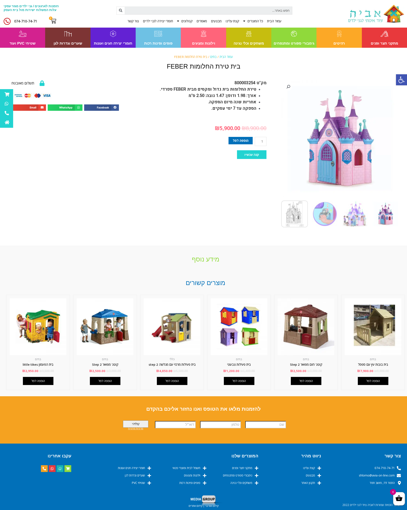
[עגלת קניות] (54, 21)
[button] (251, 154)
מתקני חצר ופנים (384, 43)
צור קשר (133, 21)
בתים (213, 57)
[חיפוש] (121, 10)
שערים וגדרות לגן (68, 43)
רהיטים (339, 43)
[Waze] (60, 468)
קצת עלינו (232, 21)
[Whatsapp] (52, 468)
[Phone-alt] (44, 468)
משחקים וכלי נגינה (249, 43)
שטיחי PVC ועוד (23, 43)
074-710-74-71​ (25, 21)
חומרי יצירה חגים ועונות (113, 43)
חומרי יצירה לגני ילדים (158, 21)
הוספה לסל (240, 140)
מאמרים (202, 21)
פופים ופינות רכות (158, 43)
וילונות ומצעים (203, 43)
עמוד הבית (274, 21)
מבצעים (216, 21)
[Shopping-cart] (67, 468)
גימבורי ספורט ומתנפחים (294, 43)
